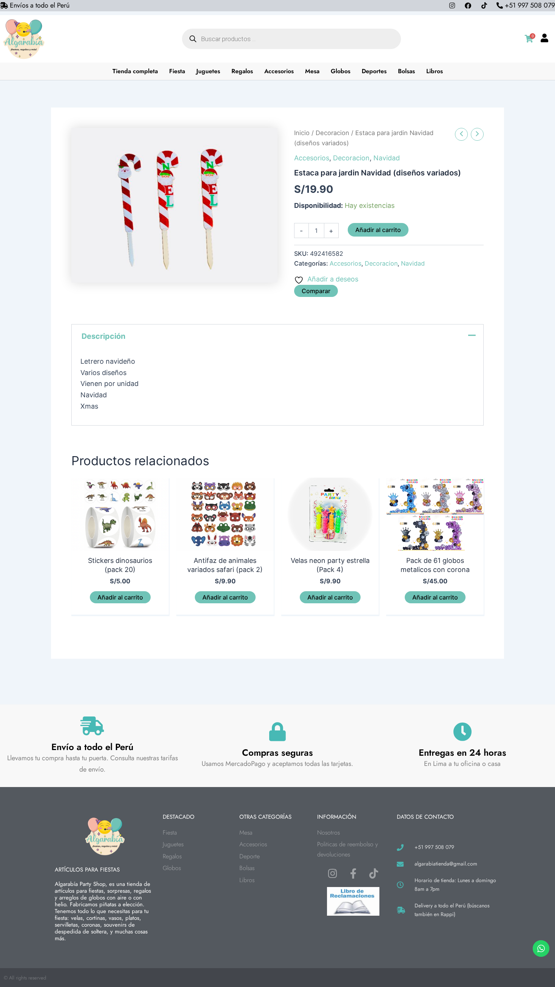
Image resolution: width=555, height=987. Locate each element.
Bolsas (406, 71)
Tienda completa (135, 71)
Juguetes (208, 71)
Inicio (302, 133)
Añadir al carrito (378, 230)
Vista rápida (120, 543)
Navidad (386, 158)
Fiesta (177, 71)
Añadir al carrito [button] (120, 597)
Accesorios (279, 71)
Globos (340, 71)
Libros (434, 71)
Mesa (312, 71)
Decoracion (332, 133)
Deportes (374, 71)
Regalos (242, 71)
